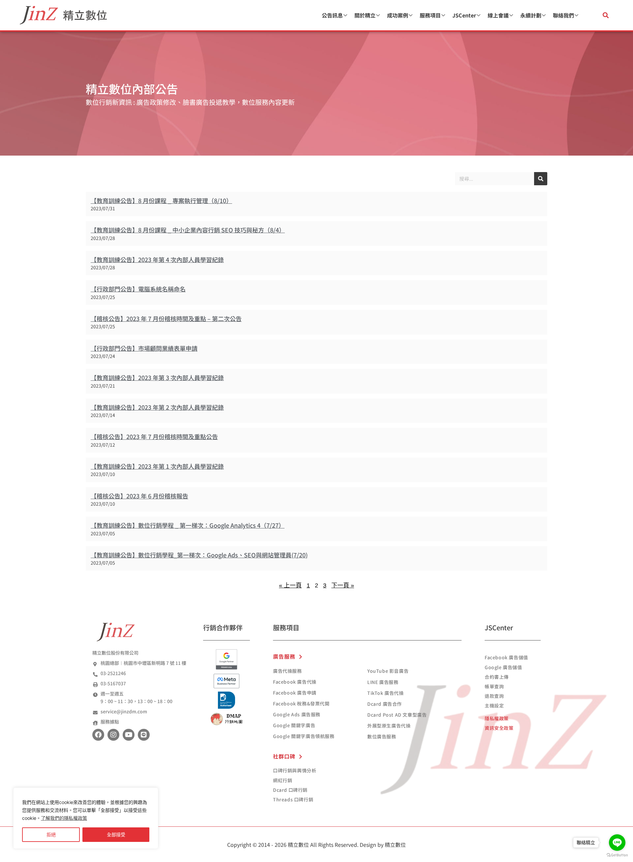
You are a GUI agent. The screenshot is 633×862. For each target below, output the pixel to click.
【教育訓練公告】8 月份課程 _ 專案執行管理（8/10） (161, 200)
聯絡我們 (563, 15)
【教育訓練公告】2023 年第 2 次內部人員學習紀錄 (157, 407)
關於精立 (365, 15)
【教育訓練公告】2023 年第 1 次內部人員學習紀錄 (157, 466)
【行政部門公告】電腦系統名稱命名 (138, 288)
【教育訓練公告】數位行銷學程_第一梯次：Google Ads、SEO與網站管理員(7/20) (199, 554)
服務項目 (430, 15)
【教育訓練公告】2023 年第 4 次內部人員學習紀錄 (157, 259)
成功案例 (397, 15)
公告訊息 (332, 15)
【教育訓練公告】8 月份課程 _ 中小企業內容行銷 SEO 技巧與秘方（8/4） (188, 229)
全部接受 (116, 834)
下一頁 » (342, 585)
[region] (85, 818)
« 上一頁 (290, 585)
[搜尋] (540, 178)
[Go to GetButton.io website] (617, 855)
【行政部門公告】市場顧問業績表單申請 (144, 348)
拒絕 (51, 834)
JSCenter (464, 15)
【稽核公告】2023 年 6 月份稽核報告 (139, 495)
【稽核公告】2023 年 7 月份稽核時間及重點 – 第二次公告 (166, 318)
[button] (605, 15)
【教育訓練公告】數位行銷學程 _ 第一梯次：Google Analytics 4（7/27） (188, 525)
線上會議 (498, 15)
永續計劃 (530, 15)
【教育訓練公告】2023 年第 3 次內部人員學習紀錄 (157, 377)
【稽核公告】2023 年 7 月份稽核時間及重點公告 (154, 436)
